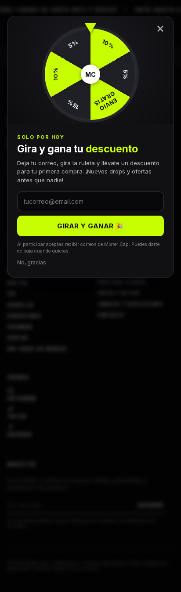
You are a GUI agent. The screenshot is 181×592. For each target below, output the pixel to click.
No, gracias (31, 262)
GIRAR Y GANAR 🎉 (90, 226)
